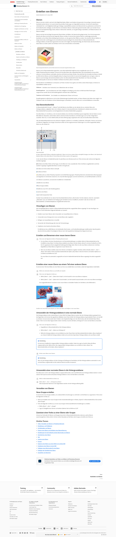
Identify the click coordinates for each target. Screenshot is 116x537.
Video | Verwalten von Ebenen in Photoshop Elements (51, 424)
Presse (89, 511)
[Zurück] (52, 478)
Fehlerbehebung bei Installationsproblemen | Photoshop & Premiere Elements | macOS (21, 89)
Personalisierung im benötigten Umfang (35, 505)
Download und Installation (72, 505)
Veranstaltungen (90, 509)
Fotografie (11, 505)
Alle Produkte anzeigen (13, 518)
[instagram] (22, 533)
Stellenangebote (90, 507)
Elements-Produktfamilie (72, 1)
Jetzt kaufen (92, 1)
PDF (10, 511)
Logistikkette (90, 516)
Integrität (89, 520)
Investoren (89, 514)
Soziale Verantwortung (91, 513)
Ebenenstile (18, 67)
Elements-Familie (13, 514)
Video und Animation (13, 509)
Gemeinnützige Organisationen (54, 507)
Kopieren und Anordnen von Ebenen (23, 57)
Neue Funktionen (43, 1)
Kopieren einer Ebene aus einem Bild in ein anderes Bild (51, 444)
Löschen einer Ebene (43, 439)
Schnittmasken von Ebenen (44, 428)
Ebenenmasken (19, 65)
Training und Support (60, 1)
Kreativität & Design (20, 1)
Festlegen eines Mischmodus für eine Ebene (48, 448)
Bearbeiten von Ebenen (20, 54)
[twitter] (25, 533)
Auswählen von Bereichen (44, 452)
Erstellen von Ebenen (20, 51)
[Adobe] (12, 2)
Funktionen (52, 1)
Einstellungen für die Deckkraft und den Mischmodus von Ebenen (54, 432)
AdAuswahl (104, 534)
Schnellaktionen (18, 34)
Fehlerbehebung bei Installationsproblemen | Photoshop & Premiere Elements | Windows (21, 84)
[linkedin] (27, 533)
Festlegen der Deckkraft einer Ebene (47, 450)
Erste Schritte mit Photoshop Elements (22, 16)
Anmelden (105, 1)
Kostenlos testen (83, 1)
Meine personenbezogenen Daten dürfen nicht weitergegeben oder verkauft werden (92, 532)
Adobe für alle (90, 522)
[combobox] (80, 6)
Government (51, 508)
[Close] (77, 534)
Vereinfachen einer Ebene (44, 435)
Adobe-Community (71, 507)
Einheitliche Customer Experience (34, 508)
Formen (40, 441)
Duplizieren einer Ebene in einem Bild (47, 446)
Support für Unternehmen (72, 511)
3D (10, 513)
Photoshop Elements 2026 (33, 1)
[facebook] (20, 533)
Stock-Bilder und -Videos (14, 516)
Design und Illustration (13, 507)
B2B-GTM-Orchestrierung (33, 512)
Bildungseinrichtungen (52, 505)
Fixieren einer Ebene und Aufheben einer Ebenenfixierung (52, 430)
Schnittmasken (19, 62)
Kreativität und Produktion (33, 510)
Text (39, 437)
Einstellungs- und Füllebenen (21, 59)
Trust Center (90, 518)
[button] (100, 2)
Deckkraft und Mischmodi (21, 70)
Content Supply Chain (32, 507)
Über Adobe (90, 505)
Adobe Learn (70, 509)
